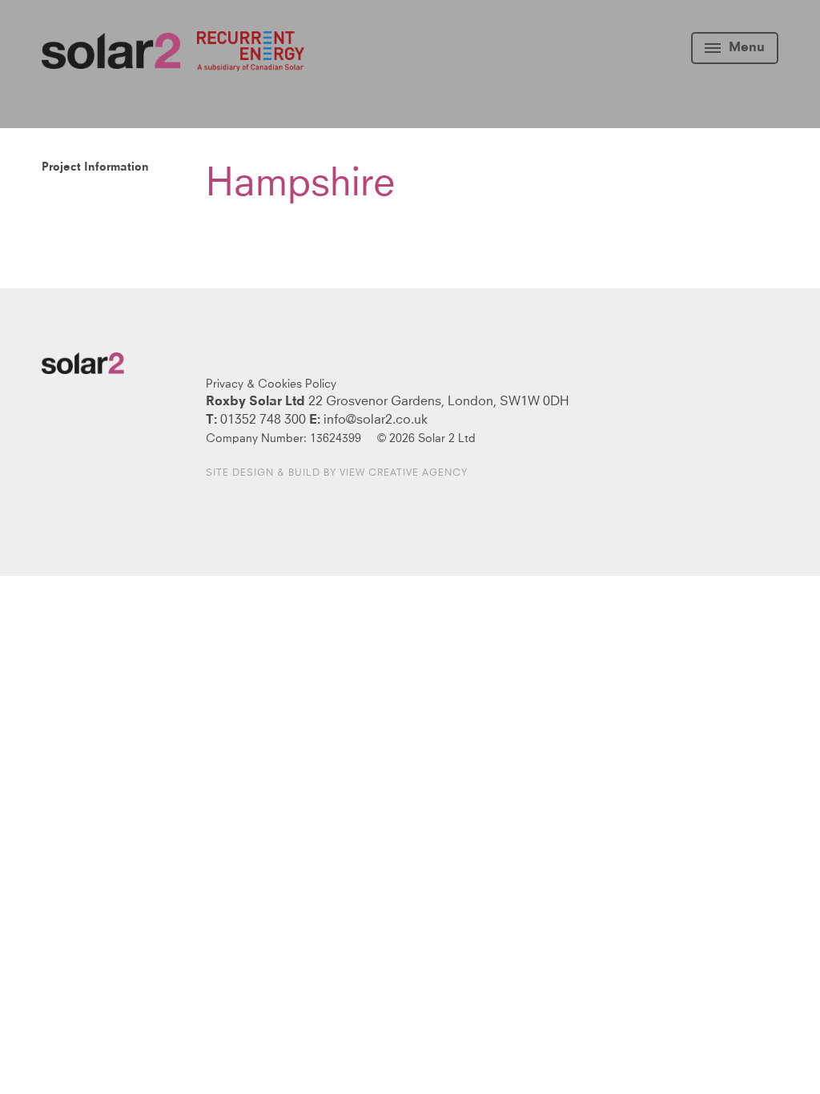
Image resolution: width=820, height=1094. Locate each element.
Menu (747, 48)
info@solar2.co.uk (376, 419)
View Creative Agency (404, 473)
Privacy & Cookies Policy (271, 384)
